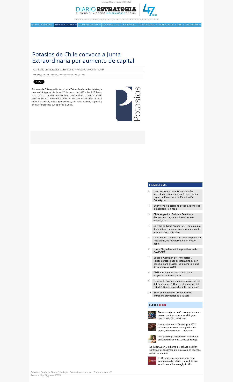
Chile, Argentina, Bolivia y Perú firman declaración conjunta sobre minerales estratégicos (174, 217)
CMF (101, 69)
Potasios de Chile (86, 69)
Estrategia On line (41, 75)
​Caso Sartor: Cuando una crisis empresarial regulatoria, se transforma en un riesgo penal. (177, 240)
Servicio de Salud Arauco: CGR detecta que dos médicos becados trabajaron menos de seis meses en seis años (177, 229)
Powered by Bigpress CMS (46, 375)
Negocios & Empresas (61, 69)
